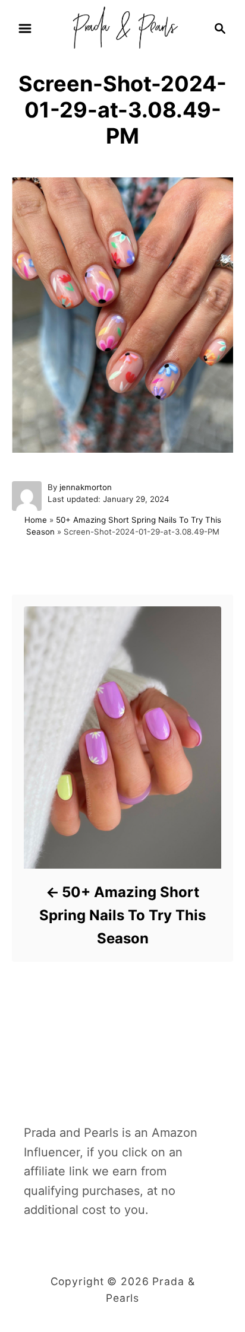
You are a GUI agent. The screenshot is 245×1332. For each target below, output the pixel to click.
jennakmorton (85, 487)
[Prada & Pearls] (122, 27)
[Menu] (25, 28)
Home (35, 519)
